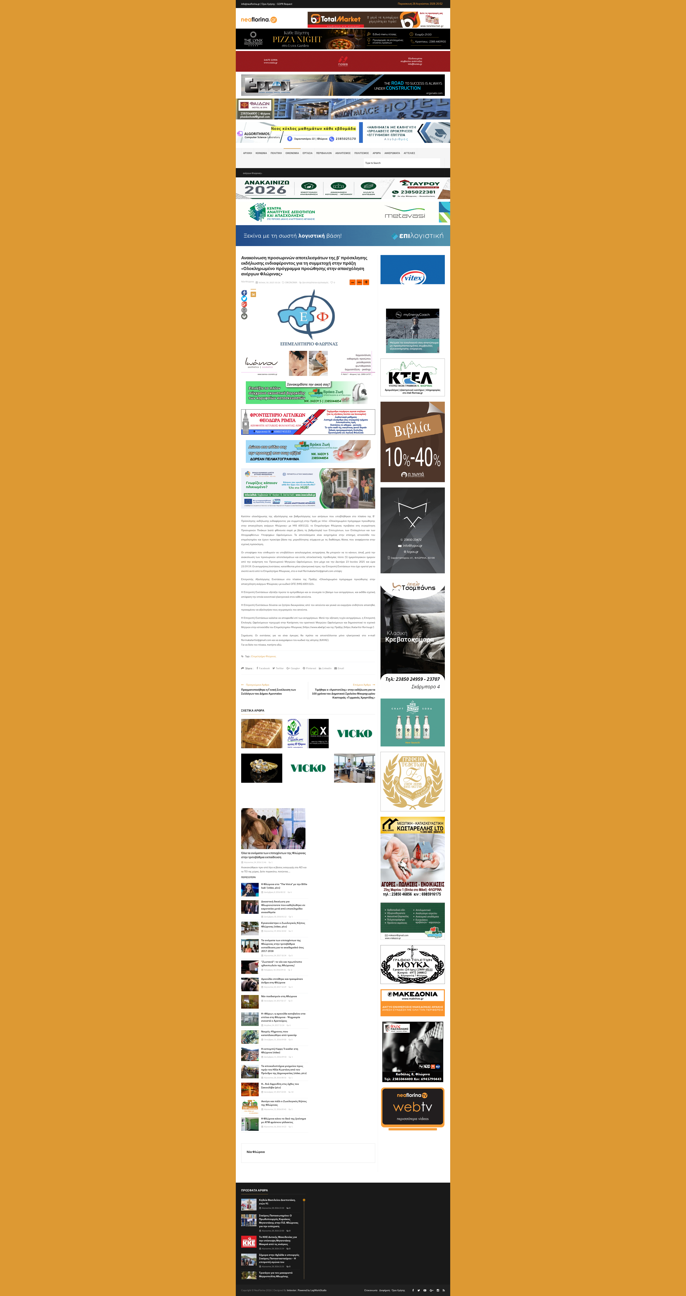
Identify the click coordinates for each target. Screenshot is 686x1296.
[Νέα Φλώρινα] (259, 19)
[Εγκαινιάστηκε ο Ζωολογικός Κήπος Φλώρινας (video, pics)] (250, 928)
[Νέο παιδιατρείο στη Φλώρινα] (250, 1002)
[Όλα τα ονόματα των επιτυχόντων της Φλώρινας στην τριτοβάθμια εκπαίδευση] (273, 828)
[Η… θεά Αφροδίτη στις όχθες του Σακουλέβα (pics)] (250, 1089)
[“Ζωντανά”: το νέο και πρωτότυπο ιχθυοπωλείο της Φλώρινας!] (250, 967)
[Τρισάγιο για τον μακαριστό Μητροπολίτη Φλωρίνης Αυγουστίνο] (249, 1277)
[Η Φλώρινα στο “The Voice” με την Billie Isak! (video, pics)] (250, 889)
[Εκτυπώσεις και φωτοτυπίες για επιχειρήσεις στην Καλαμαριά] (354, 768)
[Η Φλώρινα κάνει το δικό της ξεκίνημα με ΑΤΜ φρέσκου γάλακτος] (250, 1124)
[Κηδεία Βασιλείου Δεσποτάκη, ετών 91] (249, 1205)
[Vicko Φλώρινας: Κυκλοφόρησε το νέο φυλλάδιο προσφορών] (354, 733)
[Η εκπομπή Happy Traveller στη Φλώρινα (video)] (250, 1054)
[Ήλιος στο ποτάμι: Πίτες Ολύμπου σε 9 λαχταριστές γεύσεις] (261, 733)
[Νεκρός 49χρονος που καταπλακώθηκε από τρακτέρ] (250, 1037)
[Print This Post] (244, 316)
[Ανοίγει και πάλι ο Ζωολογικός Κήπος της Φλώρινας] (250, 1107)
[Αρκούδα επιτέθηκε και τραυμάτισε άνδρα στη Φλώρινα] (250, 984)
